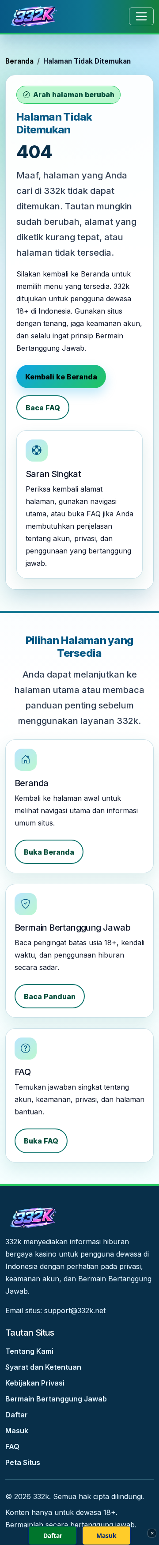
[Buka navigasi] (141, 16)
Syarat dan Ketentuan (43, 1367)
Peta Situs (22, 1462)
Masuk (16, 1430)
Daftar (16, 1414)
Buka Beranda (49, 852)
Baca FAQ (43, 407)
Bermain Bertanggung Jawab (56, 1398)
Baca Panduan (50, 996)
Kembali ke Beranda (61, 376)
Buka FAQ (41, 1140)
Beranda (19, 61)
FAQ (12, 1446)
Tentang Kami (29, 1351)
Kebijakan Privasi (34, 1382)
